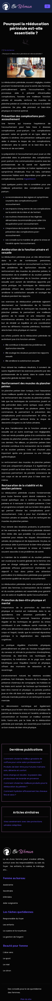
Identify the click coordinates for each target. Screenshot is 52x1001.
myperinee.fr (30, 179)
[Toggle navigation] (47, 6)
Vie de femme (9, 50)
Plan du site (26, 999)
